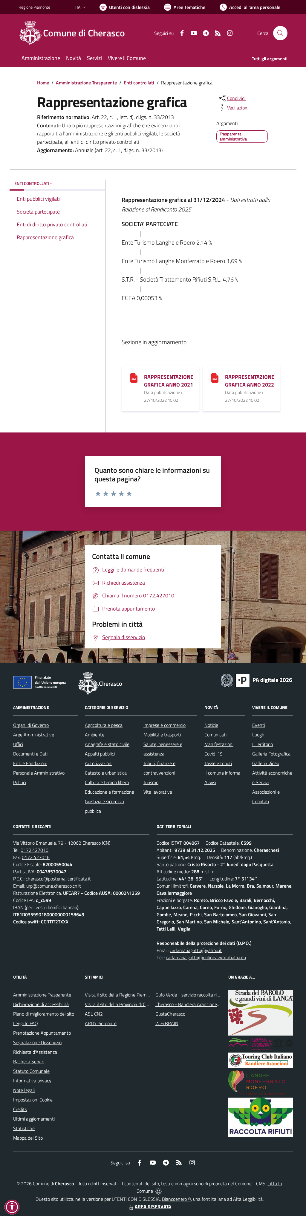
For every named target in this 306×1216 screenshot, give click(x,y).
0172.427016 (36, 857)
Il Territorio (262, 744)
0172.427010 (34, 850)
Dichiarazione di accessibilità (41, 1004)
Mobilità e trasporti (162, 734)
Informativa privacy (32, 1080)
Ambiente (94, 734)
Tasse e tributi (218, 763)
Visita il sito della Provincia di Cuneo (120, 1004)
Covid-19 (213, 753)
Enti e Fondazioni (30, 763)
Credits (20, 1109)
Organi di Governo (31, 725)
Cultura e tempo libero (107, 782)
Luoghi (258, 734)
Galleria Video (265, 763)
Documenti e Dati (30, 753)
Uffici (18, 744)
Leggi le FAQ (25, 1023)
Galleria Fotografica (271, 753)
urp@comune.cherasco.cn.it (53, 885)
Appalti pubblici (100, 753)
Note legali (24, 1090)
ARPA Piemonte (101, 1023)
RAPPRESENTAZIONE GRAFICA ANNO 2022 (249, 381)
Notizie (211, 725)
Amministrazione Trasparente (86, 82)
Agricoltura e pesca (104, 725)
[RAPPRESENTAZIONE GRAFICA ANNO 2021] (134, 377)
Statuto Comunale (31, 1071)
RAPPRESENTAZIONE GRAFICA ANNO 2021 (168, 381)
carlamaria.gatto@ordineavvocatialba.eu (206, 957)
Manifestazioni (218, 744)
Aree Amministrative (33, 734)
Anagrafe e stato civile (107, 744)
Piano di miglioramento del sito (43, 1013)
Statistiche (24, 1128)
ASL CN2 (94, 1013)
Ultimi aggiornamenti (34, 1118)
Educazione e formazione (109, 791)
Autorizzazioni (98, 763)
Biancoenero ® (176, 1199)
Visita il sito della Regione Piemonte (120, 994)
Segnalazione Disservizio (37, 1042)
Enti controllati (139, 82)
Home (43, 82)
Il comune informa (222, 772)
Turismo (150, 782)
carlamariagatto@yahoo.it (196, 950)
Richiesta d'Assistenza (35, 1052)
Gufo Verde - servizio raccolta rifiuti (189, 994)
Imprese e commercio (164, 725)
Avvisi (210, 782)
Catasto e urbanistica (106, 772)
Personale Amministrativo (39, 772)
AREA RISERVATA (153, 1206)
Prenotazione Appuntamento (42, 1032)
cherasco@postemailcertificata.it (58, 878)
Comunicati (215, 734)
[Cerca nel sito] (280, 33)
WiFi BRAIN (166, 1023)
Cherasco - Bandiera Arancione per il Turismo (199, 1004)
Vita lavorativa (157, 791)
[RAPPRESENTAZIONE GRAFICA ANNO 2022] (215, 377)
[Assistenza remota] (158, 1191)
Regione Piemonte (34, 7)
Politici (19, 782)
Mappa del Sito (28, 1137)
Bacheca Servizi (28, 1061)
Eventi (258, 725)
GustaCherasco (170, 1013)
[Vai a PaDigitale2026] (256, 679)
